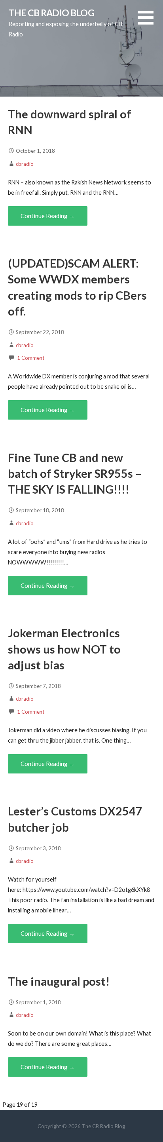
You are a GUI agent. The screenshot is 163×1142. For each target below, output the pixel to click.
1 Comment (30, 358)
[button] (150, 22)
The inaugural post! (59, 981)
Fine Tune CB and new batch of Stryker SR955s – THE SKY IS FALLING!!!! (75, 473)
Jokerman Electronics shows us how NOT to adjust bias (64, 649)
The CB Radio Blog (51, 12)
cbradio (25, 164)
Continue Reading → (48, 215)
